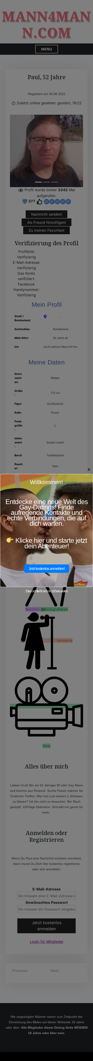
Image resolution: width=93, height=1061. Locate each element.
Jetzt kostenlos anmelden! (47, 569)
